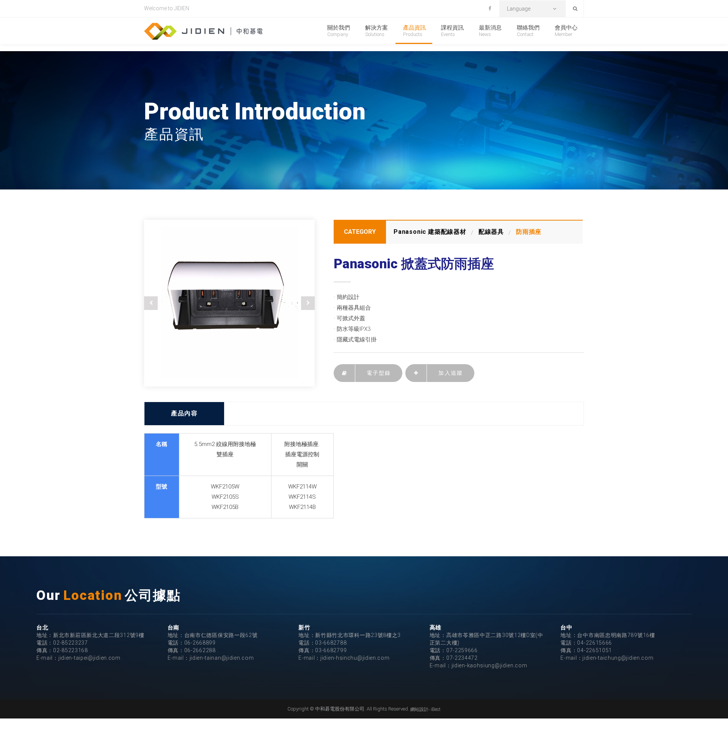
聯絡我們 (528, 30)
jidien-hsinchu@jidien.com (355, 658)
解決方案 (376, 30)
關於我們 (338, 30)
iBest (436, 709)
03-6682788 (331, 643)
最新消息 (490, 30)
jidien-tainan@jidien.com (222, 658)
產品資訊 (414, 30)
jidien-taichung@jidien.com (617, 658)
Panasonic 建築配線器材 (430, 231)
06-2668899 (200, 643)
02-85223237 (70, 643)
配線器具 (491, 231)
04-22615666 (594, 643)
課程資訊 (452, 30)
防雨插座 (528, 231)
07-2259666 (462, 650)
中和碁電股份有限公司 (203, 31)
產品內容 (184, 413)
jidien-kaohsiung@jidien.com (489, 665)
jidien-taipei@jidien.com (89, 658)
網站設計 (419, 709)
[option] (229, 303)
